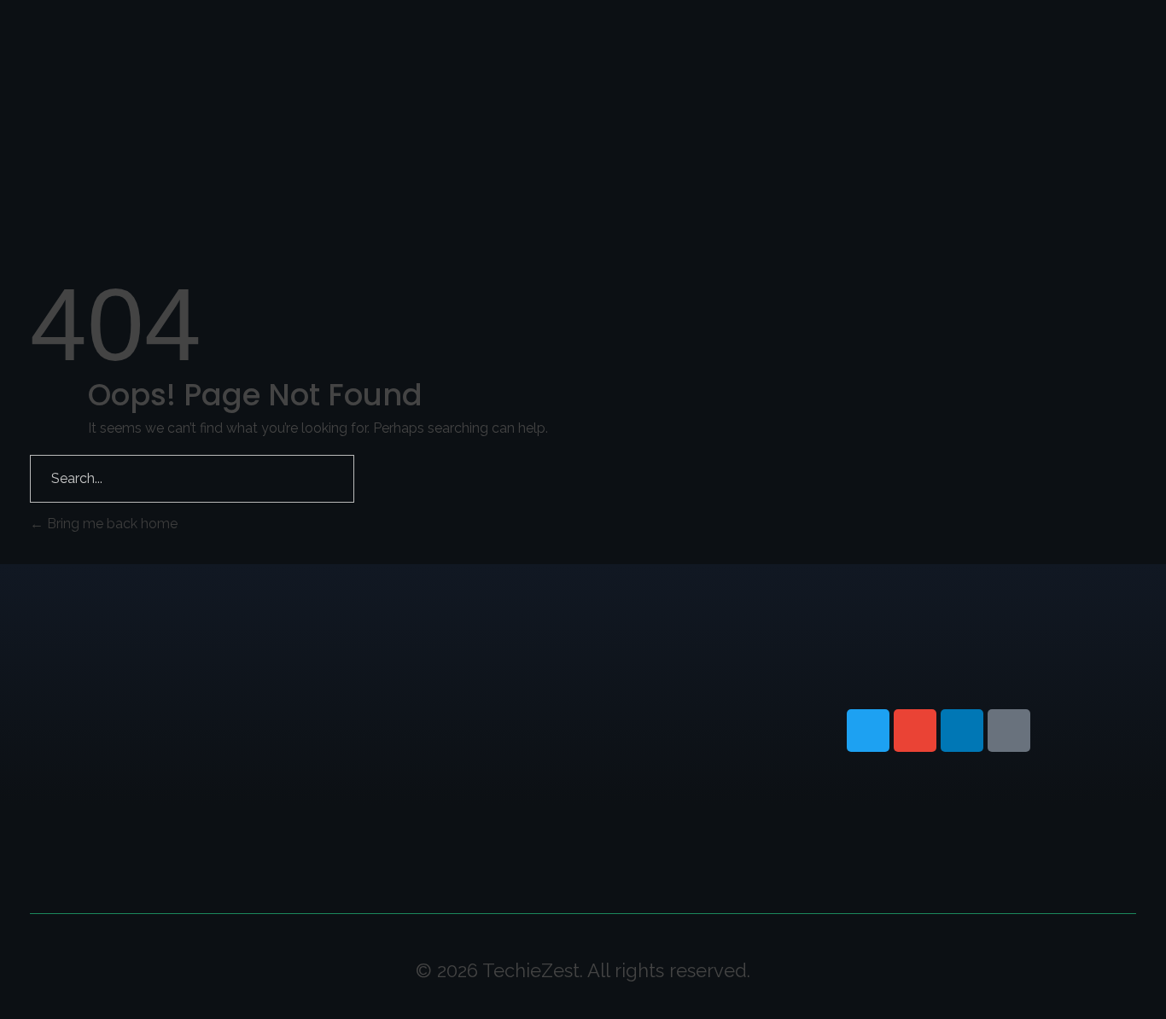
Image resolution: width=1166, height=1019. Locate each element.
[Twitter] (868, 730)
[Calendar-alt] (1009, 730)
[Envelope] (915, 730)
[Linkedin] (962, 730)
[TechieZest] (115, 50)
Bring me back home (111, 523)
